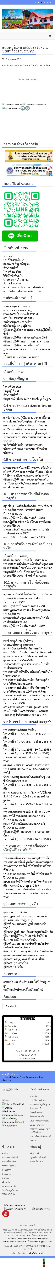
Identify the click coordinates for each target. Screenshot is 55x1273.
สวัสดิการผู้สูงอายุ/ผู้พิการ (17, 325)
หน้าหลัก (8, 256)
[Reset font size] (47, 2)
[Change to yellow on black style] (35, 2)
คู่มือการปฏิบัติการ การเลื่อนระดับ (21, 345)
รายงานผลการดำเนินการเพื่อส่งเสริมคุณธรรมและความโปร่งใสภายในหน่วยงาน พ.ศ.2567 (28, 565)
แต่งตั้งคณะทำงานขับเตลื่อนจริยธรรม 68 (25, 560)
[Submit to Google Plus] (34, 104)
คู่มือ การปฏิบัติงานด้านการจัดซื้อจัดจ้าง (25, 935)
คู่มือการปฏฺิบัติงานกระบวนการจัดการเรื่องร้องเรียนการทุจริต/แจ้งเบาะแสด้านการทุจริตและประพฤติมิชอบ (28, 483)
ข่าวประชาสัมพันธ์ (10, 1157)
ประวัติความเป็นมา (13, 260)
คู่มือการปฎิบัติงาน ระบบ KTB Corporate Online (26, 833)
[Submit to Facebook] (12, 104)
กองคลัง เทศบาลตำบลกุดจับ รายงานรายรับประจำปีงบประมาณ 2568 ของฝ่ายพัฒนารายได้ (26, 768)
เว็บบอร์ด (6, 1182)
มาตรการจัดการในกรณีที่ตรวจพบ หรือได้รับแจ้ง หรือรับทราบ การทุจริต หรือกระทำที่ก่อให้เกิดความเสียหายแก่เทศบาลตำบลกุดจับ (27, 471)
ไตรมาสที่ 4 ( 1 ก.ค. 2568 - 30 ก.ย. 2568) (26, 753)
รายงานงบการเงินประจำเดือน (19, 730)
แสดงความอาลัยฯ (9, 1186)
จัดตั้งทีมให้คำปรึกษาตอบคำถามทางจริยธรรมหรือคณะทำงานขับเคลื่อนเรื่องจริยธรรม (25, 448)
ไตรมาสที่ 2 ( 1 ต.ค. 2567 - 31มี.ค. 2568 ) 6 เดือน (27, 743)
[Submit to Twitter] (11, 108)
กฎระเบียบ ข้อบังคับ (38, 1157)
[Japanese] (8, 1114)
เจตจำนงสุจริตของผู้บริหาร (18, 640)
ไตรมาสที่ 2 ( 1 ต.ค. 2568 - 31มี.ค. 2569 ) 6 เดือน (27, 806)
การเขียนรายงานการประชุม (18, 318)
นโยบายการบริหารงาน (16, 279)
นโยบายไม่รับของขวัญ (15, 556)
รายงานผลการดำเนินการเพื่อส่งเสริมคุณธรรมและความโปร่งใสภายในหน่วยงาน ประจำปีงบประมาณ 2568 (28, 699)
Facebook (11, 1006)
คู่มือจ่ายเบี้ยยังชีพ (13, 967)
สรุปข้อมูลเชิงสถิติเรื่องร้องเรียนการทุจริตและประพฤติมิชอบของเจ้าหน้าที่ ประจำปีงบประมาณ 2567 (28, 509)
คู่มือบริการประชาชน (15, 912)
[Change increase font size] (50, 2)
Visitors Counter (27, 1058)
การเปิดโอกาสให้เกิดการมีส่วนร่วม (22, 291)
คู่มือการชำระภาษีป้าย (15, 963)
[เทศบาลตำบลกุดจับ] (27, 19)
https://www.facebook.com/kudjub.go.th (29, 1238)
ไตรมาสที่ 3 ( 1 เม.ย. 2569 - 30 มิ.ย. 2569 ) (27, 839)
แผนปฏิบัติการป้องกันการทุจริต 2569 (24, 537)
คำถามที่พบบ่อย (37, 1161)
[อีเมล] (22, 108)
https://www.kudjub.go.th (14, 1241)
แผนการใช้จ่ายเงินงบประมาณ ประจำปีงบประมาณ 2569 (24, 825)
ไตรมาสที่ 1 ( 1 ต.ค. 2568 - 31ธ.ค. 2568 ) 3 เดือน (27, 786)
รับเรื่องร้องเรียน (9, 1165)
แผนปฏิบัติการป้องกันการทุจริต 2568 (24, 517)
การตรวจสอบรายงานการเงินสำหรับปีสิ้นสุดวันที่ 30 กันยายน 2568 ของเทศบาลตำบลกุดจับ (27, 796)
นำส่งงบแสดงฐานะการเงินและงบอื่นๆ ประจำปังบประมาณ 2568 (26, 778)
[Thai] (5, 1100)
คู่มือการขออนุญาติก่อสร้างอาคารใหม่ (24, 959)
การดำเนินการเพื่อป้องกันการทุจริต (22, 648)
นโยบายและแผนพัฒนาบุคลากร (21, 357)
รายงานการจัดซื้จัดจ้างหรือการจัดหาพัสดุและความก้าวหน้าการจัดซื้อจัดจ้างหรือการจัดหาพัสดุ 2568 (28, 865)
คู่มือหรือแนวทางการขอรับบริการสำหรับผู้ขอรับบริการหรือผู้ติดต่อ (26, 945)
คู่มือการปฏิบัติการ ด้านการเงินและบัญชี (25, 337)
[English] (7, 1107)
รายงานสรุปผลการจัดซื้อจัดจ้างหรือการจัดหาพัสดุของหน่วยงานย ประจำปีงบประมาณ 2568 (28, 893)
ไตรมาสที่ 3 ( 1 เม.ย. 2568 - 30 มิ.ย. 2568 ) (27, 749)
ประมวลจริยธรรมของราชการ (19, 644)
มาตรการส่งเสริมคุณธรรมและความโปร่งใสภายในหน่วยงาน (26, 666)
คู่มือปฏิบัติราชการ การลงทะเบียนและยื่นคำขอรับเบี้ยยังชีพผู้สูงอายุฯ (26, 918)
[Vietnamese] (9, 1125)
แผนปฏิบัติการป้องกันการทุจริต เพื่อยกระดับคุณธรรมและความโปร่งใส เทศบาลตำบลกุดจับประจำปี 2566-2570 (28, 656)
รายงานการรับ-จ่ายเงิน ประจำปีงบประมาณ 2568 (27, 759)
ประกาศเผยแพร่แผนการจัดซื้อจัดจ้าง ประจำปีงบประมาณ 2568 (27, 875)
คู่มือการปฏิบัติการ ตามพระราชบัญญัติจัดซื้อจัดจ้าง (27, 331)
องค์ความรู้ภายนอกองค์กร (17, 322)
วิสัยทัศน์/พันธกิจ (13, 275)
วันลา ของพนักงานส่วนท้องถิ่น (20, 939)
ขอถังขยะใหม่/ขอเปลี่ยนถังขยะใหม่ (23, 989)
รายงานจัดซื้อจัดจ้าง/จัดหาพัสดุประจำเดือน (27, 858)
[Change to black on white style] (41, 2)
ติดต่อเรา (6, 1178)
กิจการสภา (6, 1169)
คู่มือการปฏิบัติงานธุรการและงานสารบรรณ (26, 341)
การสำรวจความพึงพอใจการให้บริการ (23, 287)
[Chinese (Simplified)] (13, 1104)
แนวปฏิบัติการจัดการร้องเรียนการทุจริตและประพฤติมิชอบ (27, 523)
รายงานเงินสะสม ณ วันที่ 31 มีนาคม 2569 (26, 812)
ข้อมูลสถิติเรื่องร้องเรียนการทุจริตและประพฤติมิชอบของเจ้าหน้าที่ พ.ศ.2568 (25, 573)
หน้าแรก (14, 1074)
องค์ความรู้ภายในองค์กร (16, 306)
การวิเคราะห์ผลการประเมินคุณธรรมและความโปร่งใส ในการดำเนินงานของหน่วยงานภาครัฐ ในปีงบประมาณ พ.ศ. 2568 (26, 710)
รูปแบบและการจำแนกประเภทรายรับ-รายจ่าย (26, 351)
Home (5, 1153)
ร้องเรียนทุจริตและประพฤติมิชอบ (10, 1192)
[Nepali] (19, 1121)
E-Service (6, 1173)
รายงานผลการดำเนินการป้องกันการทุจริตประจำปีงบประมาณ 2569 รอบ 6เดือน (26, 689)
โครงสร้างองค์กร (12, 271)
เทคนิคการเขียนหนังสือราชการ (20, 314)
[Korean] (19, 1114)
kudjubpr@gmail (39, 1241)
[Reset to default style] (38, 2)
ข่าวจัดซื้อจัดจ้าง (9, 1161)
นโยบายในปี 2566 (13, 372)
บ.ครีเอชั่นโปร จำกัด (35, 1253)
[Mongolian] (8, 1121)
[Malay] (13, 1118)
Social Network (12, 283)
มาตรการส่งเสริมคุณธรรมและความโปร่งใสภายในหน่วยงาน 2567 (26, 531)
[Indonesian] (8, 1111)
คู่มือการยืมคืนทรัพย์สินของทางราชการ (24, 955)
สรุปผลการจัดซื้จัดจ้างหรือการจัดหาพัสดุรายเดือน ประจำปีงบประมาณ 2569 (27, 883)
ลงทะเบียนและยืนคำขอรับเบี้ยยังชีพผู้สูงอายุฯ (26, 984)
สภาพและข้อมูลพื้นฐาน (16, 264)
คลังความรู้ (34, 1153)
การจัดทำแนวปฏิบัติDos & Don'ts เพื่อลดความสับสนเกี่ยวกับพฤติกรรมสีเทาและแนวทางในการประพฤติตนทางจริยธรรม (26, 421)
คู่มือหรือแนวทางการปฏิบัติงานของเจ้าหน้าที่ (24, 926)
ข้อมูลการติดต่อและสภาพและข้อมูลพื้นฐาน (27, 398)
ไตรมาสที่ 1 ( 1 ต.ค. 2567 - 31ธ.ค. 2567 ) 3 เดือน (27, 735)
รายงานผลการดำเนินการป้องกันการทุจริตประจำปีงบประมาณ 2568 (26, 681)
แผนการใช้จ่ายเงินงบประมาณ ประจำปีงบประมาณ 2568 (24, 818)
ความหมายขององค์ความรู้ (17, 310)
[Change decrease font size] (44, 2)
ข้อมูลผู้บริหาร (11, 391)
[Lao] (5, 1118)
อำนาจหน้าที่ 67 (12, 395)
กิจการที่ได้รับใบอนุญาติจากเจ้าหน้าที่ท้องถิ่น (28, 951)
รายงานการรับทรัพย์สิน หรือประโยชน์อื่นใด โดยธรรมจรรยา (27, 673)
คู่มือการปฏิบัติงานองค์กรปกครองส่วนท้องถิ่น (28, 931)
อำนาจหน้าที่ (10, 267)
